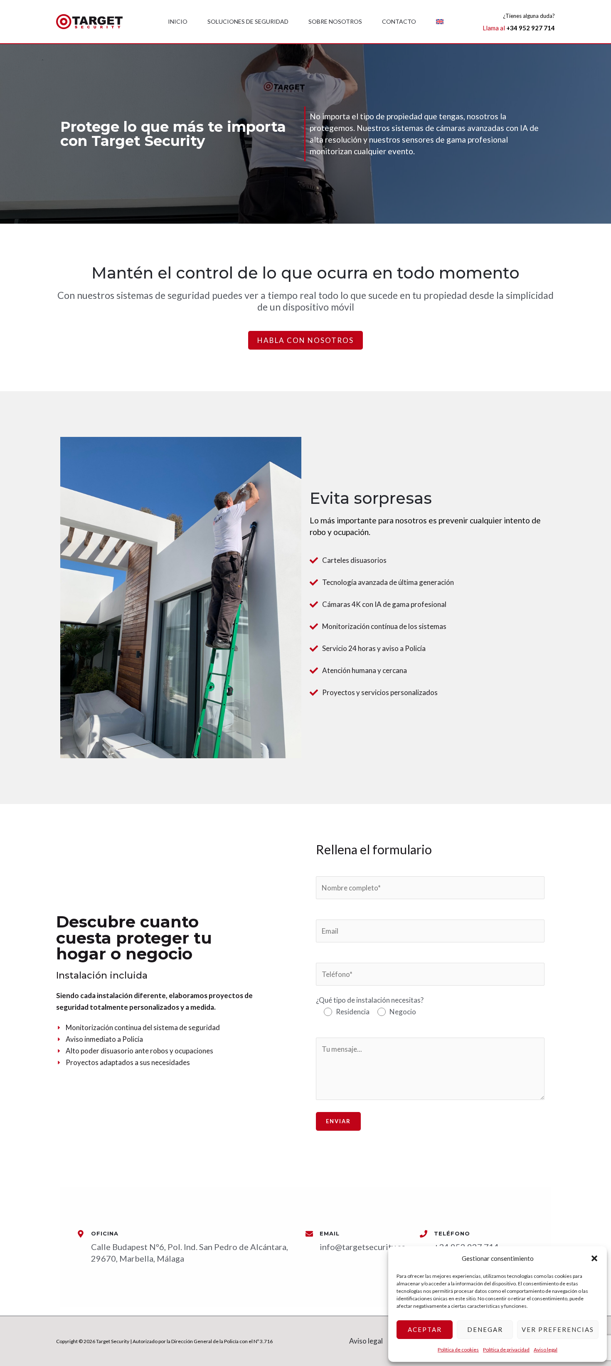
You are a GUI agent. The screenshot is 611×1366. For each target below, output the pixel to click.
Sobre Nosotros (335, 21)
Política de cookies (458, 1349)
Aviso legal (545, 1349)
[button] (594, 1258)
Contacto (399, 21)
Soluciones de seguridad (247, 21)
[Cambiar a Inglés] (439, 21)
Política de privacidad (506, 1349)
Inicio (177, 21)
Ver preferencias (558, 1329)
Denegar (485, 1329)
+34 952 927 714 (530, 28)
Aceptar (425, 1329)
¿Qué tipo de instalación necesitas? (370, 1006)
